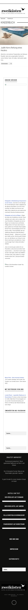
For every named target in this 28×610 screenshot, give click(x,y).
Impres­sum (14, 549)
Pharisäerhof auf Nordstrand (14, 524)
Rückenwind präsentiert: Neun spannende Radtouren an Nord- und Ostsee (14, 463)
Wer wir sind (14, 539)
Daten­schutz (14, 559)
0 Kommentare (4, 63)
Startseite (3, 18)
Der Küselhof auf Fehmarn (14, 497)
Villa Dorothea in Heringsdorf (14, 515)
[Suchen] (26, 2)
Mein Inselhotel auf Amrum (14, 506)
